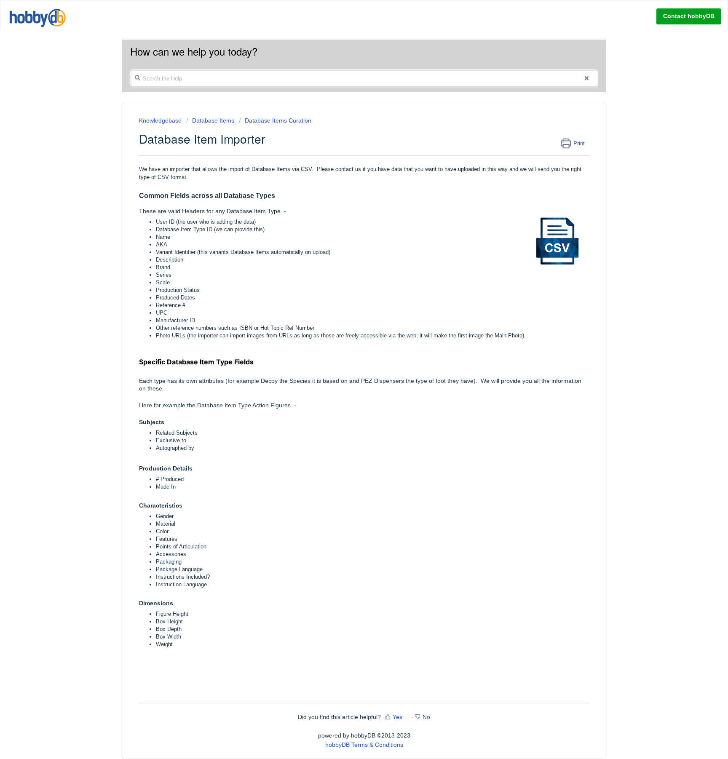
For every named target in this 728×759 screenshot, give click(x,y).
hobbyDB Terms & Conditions (364, 744)
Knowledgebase (161, 120)
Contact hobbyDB (689, 16)
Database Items (213, 120)
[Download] (348, 274)
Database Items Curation (278, 120)
